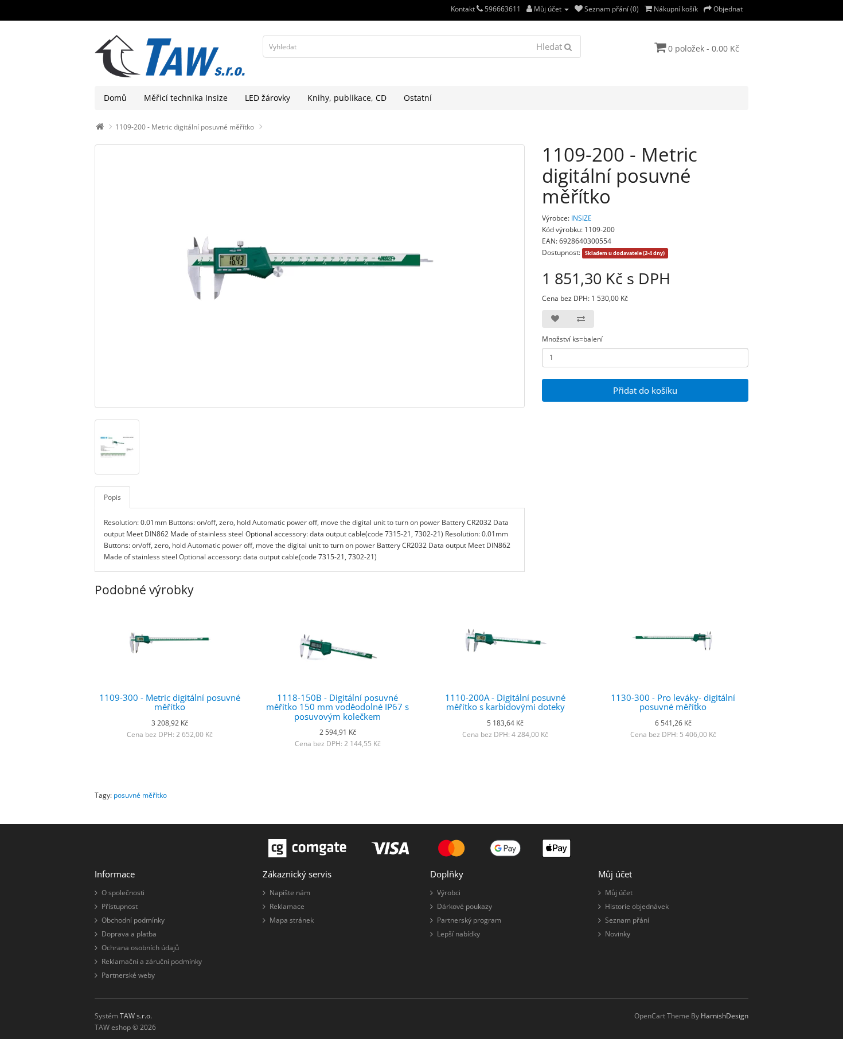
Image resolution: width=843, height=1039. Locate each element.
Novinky (617, 934)
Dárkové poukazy (464, 906)
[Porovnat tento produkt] (581, 319)
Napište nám (290, 892)
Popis (112, 497)
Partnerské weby (128, 975)
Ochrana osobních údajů (140, 947)
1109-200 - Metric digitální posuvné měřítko (184, 127)
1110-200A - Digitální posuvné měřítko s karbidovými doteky (505, 702)
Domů (115, 97)
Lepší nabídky (458, 934)
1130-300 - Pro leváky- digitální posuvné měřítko (673, 702)
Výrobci (448, 892)
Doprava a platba (129, 934)
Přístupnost (120, 906)
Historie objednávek (637, 906)
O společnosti (123, 892)
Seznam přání (627, 920)
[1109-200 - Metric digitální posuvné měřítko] (310, 276)
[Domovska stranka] (100, 127)
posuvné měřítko (140, 795)
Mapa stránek (292, 920)
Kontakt (464, 9)
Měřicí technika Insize (186, 97)
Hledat (550, 46)
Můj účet (619, 892)
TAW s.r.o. (136, 1016)
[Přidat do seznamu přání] (555, 319)
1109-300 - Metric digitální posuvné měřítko (169, 702)
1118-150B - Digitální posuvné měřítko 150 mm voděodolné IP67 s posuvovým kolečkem (337, 707)
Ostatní (418, 97)
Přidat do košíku (645, 390)
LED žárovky (267, 97)
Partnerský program (469, 920)
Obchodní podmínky (133, 920)
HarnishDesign (724, 1016)
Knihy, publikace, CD (347, 97)
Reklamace (287, 906)
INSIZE (581, 218)
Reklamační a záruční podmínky (152, 961)
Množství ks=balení (572, 339)
